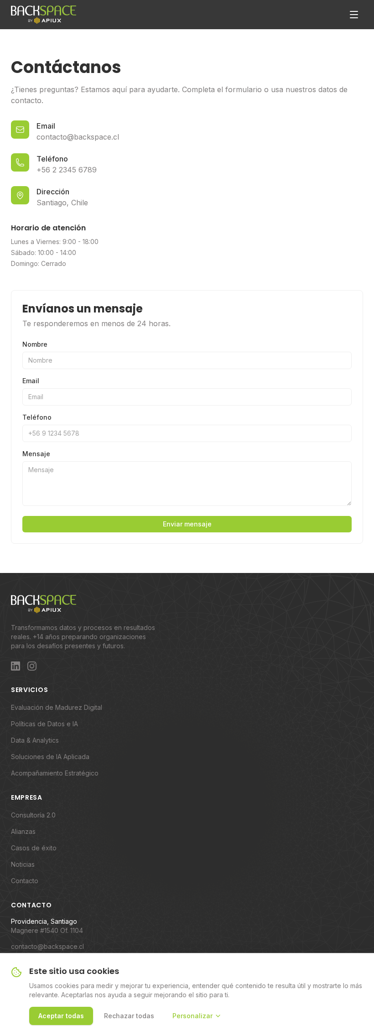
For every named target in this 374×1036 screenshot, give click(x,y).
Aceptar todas (61, 1016)
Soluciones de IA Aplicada (50, 756)
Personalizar (192, 1016)
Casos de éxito (34, 848)
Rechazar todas (129, 1016)
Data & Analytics (35, 740)
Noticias (23, 864)
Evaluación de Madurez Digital (56, 707)
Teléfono (37, 417)
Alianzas (23, 831)
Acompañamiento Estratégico (55, 773)
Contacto (24, 881)
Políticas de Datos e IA (44, 724)
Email (30, 381)
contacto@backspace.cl (47, 946)
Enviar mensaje (187, 524)
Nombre (34, 344)
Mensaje (36, 454)
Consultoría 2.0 (33, 815)
